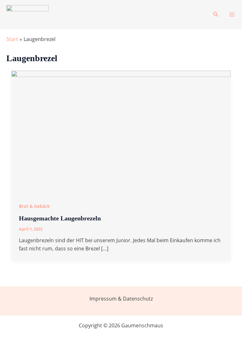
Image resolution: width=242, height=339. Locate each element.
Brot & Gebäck (34, 206)
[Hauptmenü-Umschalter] (232, 14)
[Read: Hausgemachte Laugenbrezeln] (121, 131)
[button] (216, 14)
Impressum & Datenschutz (121, 298)
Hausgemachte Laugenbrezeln (60, 218)
